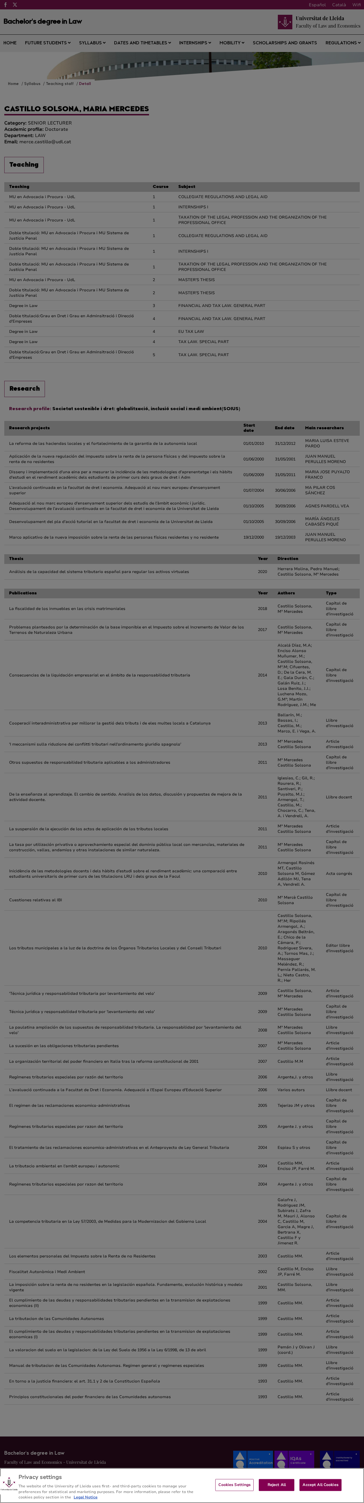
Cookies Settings (234, 1484)
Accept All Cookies (320, 1484)
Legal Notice (86, 1497)
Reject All (277, 1484)
